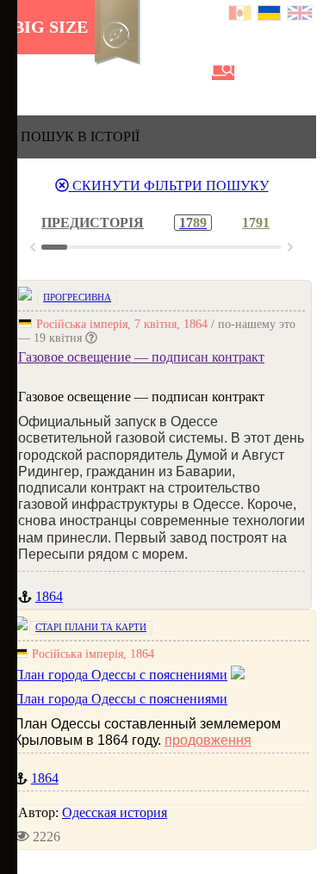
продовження (208, 740)
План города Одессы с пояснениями (120, 698)
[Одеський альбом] (137, 72)
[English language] (300, 15)
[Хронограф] (49, 72)
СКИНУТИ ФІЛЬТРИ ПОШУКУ (169, 185)
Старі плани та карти (90, 627)
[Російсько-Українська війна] (78, 72)
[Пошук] (223, 72)
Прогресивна (77, 297)
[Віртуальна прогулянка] (195, 72)
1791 (256, 222)
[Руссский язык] (240, 15)
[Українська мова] (270, 15)
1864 (49, 596)
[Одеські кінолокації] (166, 72)
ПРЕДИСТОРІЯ (92, 222)
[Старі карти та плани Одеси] (108, 72)
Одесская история (114, 812)
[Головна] (20, 72)
